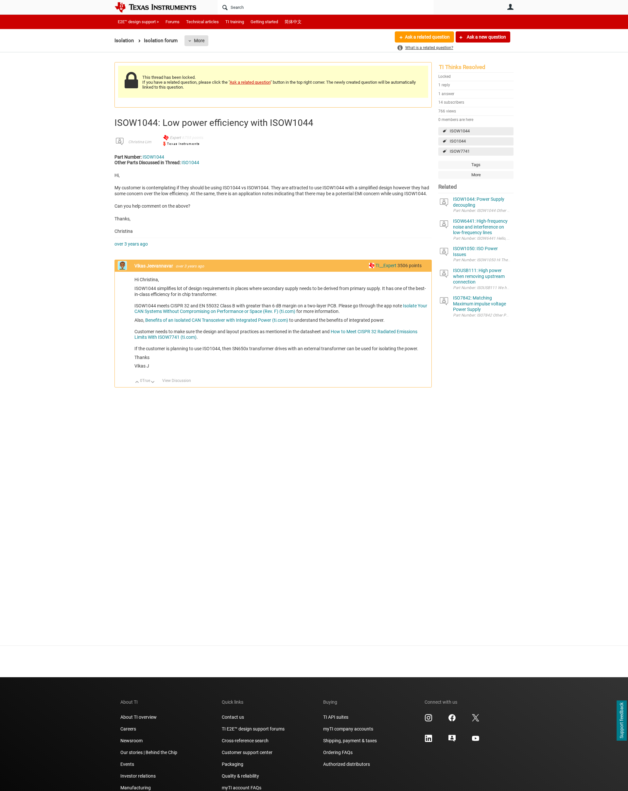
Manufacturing (135, 787)
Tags (475, 164)
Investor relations (138, 776)
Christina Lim (139, 142)
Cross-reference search (245, 740)
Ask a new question (486, 37)
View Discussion (176, 380)
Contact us (233, 717)
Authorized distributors (346, 764)
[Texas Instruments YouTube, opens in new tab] (476, 740)
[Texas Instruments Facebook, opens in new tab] (452, 720)
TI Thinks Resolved (462, 67)
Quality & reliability (240, 776)
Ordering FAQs (338, 752)
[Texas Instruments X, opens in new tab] (476, 720)
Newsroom (131, 740)
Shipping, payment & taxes (350, 740)
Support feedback (621, 721)
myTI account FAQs (241, 787)
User (510, 7)
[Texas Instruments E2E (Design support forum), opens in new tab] (452, 740)
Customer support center (247, 752)
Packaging (232, 764)
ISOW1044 (460, 131)
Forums (173, 21)
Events (127, 764)
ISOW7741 (460, 151)
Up (137, 382)
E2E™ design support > (138, 21)
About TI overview (138, 717)
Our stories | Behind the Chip (148, 752)
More (199, 40)
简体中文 (293, 21)
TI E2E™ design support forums (253, 728)
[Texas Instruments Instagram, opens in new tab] (428, 720)
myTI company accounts (348, 728)
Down (153, 382)
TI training (234, 21)
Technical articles (202, 21)
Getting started (264, 21)
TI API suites (335, 717)
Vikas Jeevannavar (154, 265)
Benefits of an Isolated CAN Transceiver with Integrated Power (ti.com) (216, 320)
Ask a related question (427, 37)
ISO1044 (458, 141)
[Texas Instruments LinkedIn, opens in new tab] (428, 740)
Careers (128, 728)
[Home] (160, 7)
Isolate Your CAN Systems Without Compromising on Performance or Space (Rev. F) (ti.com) (280, 308)
